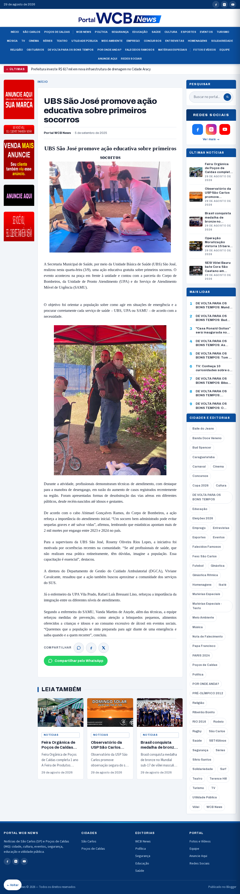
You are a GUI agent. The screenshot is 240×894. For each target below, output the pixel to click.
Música (12, 40)
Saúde (156, 31)
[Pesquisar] (227, 97)
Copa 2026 (200, 485)
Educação (140, 31)
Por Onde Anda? (109, 49)
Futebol (197, 565)
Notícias (51, 735)
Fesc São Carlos (204, 556)
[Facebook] (91, 648)
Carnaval (199, 466)
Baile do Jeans (203, 428)
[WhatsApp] (79, 648)
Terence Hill (218, 778)
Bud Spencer (201, 447)
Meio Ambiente (112, 40)
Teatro (62, 40)
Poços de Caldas (57, 31)
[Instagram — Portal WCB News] (224, 4)
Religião (16, 49)
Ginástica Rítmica (205, 575)
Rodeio (218, 721)
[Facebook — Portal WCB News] (215, 4)
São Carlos (32, 31)
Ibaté (222, 584)
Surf (223, 769)
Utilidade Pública (84, 40)
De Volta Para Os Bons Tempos (71, 49)
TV (23, 40)
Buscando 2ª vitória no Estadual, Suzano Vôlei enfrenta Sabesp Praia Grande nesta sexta (95, 71)
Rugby (197, 731)
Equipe (225, 49)
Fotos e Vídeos (204, 49)
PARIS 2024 (201, 655)
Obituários (35, 49)
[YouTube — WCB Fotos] (232, 4)
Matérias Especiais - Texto (207, 606)
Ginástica (218, 565)
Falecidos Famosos (139, 49)
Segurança (120, 31)
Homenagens (197, 40)
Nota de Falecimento (207, 636)
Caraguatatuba (203, 457)
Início (15, 31)
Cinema (34, 40)
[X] (103, 648)
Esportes (188, 31)
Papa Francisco (203, 646)
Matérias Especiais (172, 49)
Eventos (206, 31)
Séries (48, 40)
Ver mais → (211, 139)
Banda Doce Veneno (206, 438)
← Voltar (13, 885)
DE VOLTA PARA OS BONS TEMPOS (206, 497)
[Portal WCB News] (120, 18)
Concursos (153, 40)
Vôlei (195, 807)
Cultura (171, 31)
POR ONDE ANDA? (205, 684)
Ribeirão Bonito (203, 712)
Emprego (133, 40)
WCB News (83, 31)
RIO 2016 (199, 721)
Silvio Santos (201, 759)
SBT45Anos (217, 740)
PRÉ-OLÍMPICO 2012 (207, 693)
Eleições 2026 (202, 518)
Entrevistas (174, 40)
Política (101, 31)
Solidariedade (222, 40)
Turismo (223, 31)
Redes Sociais (131, 58)
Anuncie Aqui (107, 58)
